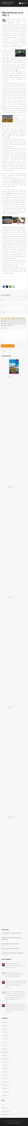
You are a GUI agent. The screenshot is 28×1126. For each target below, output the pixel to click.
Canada (3, 1025)
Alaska (4, 1065)
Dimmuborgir (5, 81)
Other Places (5, 1052)
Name (14, 299)
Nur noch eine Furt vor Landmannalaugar (11, 933)
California (5, 1071)
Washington (5, 1092)
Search (20, 3)
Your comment (5, 328)
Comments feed (5, 1111)
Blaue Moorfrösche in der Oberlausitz (10, 943)
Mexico (4, 1055)
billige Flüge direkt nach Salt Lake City (17, 126)
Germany (5, 1035)
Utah (4, 1088)
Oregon (4, 1085)
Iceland (4, 1038)
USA (3, 1062)
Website (3, 312)
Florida (4, 42)
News (3, 1049)
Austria (4, 1032)
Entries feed (4, 1108)
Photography (5, 1058)
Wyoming (5, 1095)
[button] (4, 286)
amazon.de (15, 195)
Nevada (4, 1078)
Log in (3, 1104)
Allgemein (4, 1022)
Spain (4, 1045)
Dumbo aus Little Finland (15, 206)
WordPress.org (5, 1114)
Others (4, 1042)
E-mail (14, 305)
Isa (21, 10)
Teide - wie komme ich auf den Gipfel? (10, 948)
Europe (3, 1029)
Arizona (4, 1068)
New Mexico (5, 1082)
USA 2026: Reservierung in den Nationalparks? (12, 953)
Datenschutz (17, 1122)
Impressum (10, 1122)
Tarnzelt (4, 37)
